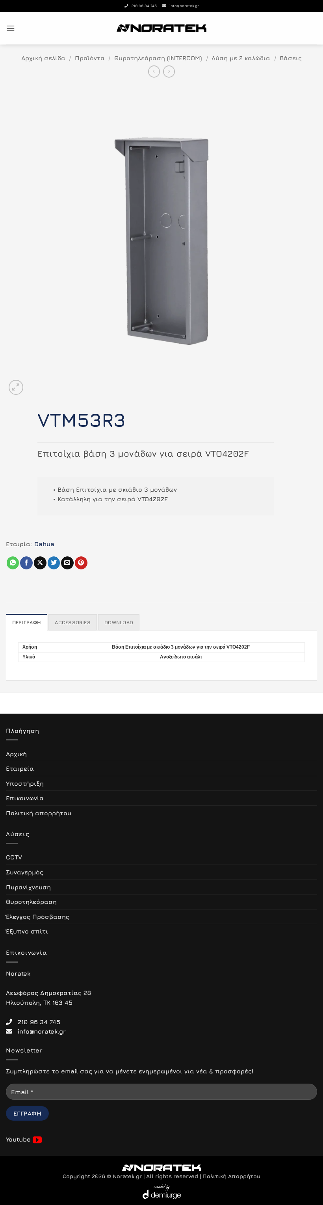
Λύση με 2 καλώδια (241, 57)
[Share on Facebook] (26, 562)
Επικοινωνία (25, 797)
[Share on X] (40, 562)
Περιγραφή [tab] (26, 622)
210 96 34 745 (142, 6)
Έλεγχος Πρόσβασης (37, 916)
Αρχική (16, 753)
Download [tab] (118, 622)
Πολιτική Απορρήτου (231, 1176)
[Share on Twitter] (54, 562)
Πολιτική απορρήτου (38, 812)
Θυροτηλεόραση (31, 901)
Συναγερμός (24, 872)
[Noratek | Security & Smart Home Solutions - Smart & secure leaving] (161, 28)
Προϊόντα (90, 57)
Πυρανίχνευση (28, 887)
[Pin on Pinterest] (81, 562)
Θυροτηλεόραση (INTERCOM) (158, 57)
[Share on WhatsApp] (13, 562)
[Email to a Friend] (67, 562)
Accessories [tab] (73, 622)
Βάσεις (291, 57)
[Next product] (154, 71)
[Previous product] (169, 71)
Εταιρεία (20, 768)
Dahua (44, 543)
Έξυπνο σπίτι (27, 931)
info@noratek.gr (182, 6)
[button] (10, 28)
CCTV (14, 857)
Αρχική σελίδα (43, 57)
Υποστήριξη (25, 783)
